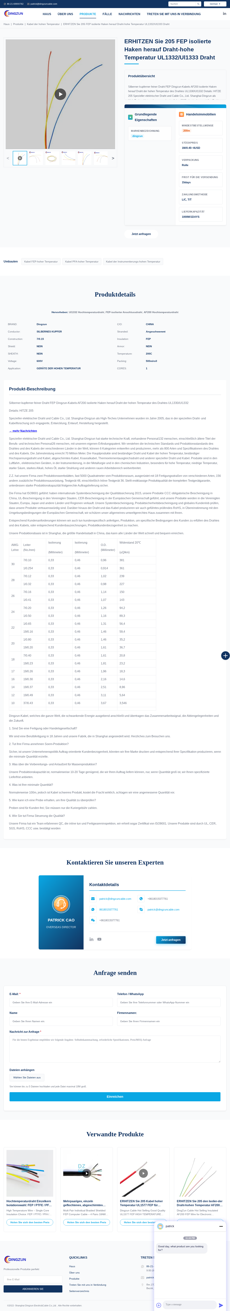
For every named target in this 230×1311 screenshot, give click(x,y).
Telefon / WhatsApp (130, 994)
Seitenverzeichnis (79, 1291)
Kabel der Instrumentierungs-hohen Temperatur (133, 261)
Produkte (88, 14)
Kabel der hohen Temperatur (43, 24)
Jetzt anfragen (141, 234)
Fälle (107, 14)
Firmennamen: (127, 1012)
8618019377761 (108, 909)
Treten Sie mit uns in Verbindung (174, 14)
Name (13, 1012)
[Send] (221, 1305)
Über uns (65, 14)
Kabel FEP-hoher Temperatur (41, 261)
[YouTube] (99, 940)
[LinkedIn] (224, 14)
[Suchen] (198, 4)
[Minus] (221, 1226)
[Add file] (158, 1305)
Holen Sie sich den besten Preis (29, 1222)
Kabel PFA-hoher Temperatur (81, 261)
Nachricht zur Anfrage (25, 1031)
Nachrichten (129, 14)
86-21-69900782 (15, 4)
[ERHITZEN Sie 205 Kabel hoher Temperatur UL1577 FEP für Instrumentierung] (143, 1173)
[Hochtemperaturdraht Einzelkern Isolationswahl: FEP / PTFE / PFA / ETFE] (29, 1173)
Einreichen (115, 1096)
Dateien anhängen (22, 1070)
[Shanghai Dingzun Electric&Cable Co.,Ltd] (14, 16)
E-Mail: (15, 994)
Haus (47, 14)
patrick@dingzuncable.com (44, 4)
